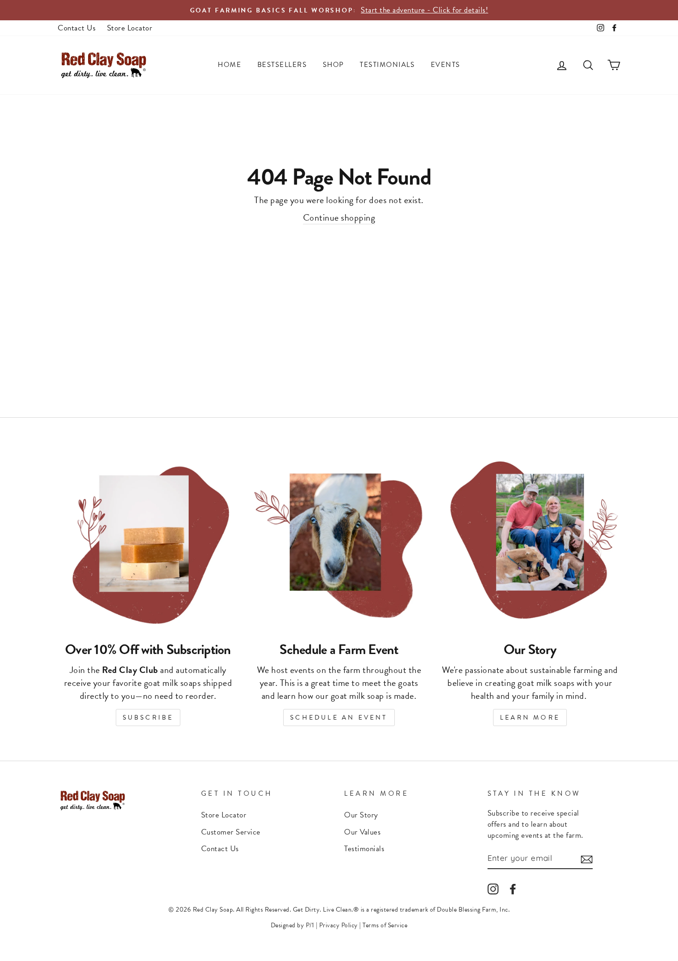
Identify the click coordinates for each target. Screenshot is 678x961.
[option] (339, 10)
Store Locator (130, 28)
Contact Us (76, 28)
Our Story (361, 815)
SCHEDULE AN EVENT (338, 717)
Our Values (362, 832)
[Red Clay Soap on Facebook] (512, 889)
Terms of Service (385, 925)
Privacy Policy (338, 925)
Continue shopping (339, 217)
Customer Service (231, 832)
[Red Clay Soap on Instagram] (493, 889)
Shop (333, 65)
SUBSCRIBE (148, 717)
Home (229, 65)
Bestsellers (282, 65)
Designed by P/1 (293, 925)
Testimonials (387, 65)
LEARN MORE (530, 717)
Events (445, 65)
